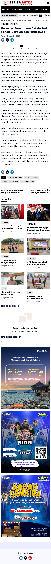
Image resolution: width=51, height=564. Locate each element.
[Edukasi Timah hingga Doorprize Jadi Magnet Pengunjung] (36, 15)
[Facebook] (2, 40)
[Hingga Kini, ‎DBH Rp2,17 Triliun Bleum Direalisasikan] (12, 278)
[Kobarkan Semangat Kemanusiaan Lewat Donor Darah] (12, 211)
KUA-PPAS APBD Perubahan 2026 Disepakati (35, 297)
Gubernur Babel (16, 177)
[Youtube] (30, 558)
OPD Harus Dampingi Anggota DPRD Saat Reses (37, 263)
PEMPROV (14, 24)
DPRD (4, 288)
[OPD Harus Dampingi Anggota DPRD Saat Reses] (38, 246)
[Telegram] (12, 40)
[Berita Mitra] (17, 3)
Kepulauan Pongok (11, 181)
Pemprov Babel (28, 181)
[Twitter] (7, 40)
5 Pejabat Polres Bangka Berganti (9, 261)
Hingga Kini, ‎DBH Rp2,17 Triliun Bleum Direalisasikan (11, 293)
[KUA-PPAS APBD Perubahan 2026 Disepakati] (38, 280)
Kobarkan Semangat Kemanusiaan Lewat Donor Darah (11, 227)
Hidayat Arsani (32, 177)
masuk (11, 342)
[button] (47, 3)
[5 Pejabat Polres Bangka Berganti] (12, 245)
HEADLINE (5, 24)
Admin (3, 36)
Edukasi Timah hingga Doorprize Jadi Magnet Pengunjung (38, 229)
